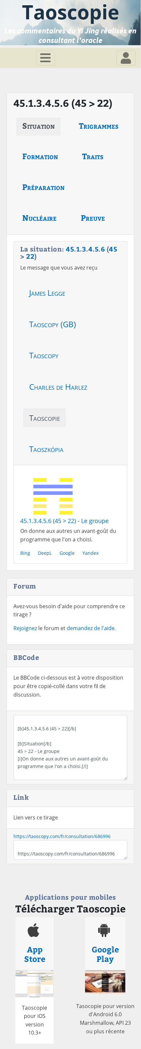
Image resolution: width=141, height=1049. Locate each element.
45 (70, 248)
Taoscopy (44, 355)
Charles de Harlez (58, 386)
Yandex (90, 553)
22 (30, 256)
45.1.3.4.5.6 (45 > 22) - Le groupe (64, 521)
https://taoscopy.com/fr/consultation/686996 (62, 836)
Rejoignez (25, 628)
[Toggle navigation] (45, 58)
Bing (25, 553)
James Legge (47, 292)
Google (67, 553)
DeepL (45, 553)
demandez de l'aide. (91, 628)
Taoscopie (44, 417)
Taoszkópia (46, 448)
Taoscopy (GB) (52, 324)
